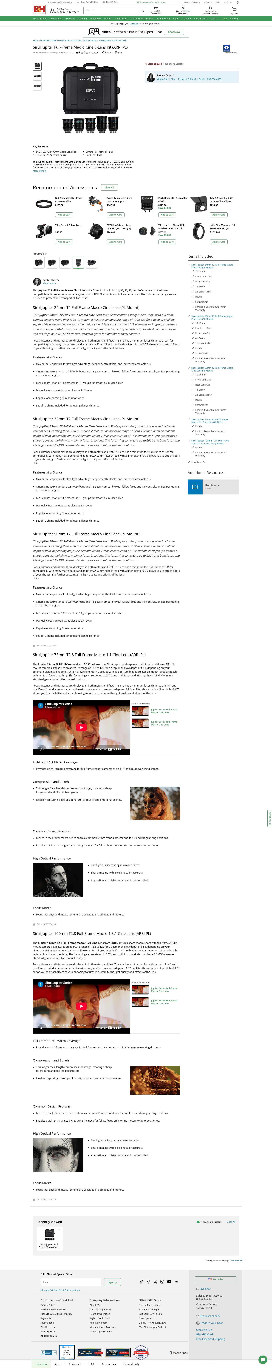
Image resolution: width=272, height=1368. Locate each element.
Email (46, 1282)
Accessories (109, 1364)
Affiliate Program (98, 1322)
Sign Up (112, 1282)
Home (35, 40)
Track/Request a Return (53, 1309)
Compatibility (131, 1364)
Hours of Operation (100, 1313)
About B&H (95, 1305)
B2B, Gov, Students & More (59, 2)
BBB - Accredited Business (49, 1352)
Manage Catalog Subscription (56, 1313)
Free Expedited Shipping (210, 1339)
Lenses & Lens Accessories (70, 40)
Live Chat (228, 2)
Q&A (91, 1364)
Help (218, 2)
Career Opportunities (101, 1331)
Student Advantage (149, 1309)
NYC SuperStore (193, 2)
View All (109, 187)
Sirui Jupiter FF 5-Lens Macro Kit (112, 40)
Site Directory (48, 1327)
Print (120, 52)
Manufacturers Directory (103, 1327)
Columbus (134, 23)
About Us (208, 2)
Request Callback (210, 1316)
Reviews (75, 1364)
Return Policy (48, 1305)
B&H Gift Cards (205, 1334)
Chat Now (174, 32)
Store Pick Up (204, 1330)
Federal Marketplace (149, 1305)
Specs (57, 1364)
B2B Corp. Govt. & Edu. (151, 1313)
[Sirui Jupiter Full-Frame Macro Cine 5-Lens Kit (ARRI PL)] (90, 101)
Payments (46, 1318)
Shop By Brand (48, 1331)
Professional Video (48, 40)
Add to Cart (64, 214)
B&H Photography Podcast (152, 1327)
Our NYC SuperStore (100, 1309)
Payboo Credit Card (100, 1318)
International (47, 1322)
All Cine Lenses (90, 40)
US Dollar (218, 1279)
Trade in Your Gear (211, 1323)
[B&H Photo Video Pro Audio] (40, 9)
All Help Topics (49, 1335)
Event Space (145, 1318)
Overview (41, 1364)
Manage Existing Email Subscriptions (60, 1290)
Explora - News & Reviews (152, 1322)
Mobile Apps (180, 1353)
